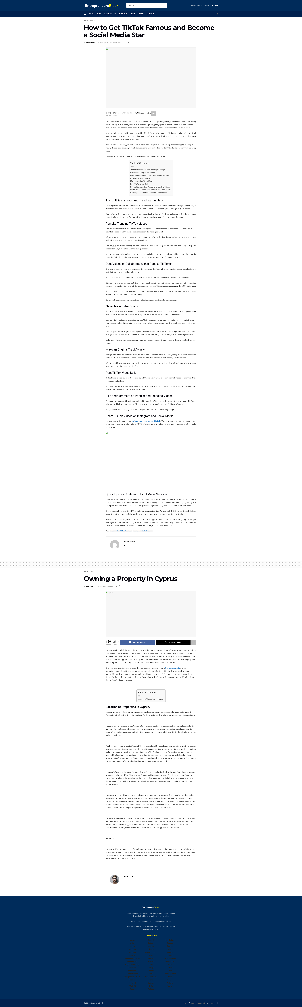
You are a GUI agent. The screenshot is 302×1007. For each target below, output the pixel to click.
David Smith (90, 43)
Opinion (150, 14)
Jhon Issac (90, 586)
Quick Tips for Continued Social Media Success (148, 193)
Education (132, 971)
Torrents (169, 968)
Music (151, 974)
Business (108, 14)
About (193, 1003)
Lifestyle (151, 968)
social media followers (142, 531)
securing (111, 712)
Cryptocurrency (132, 961)
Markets (151, 971)
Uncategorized (170, 974)
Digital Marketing (132, 964)
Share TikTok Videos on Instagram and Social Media (150, 190)
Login (215, 5)
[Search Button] (164, 5)
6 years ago (102, 43)
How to (118, 43)
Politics (151, 989)
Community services (132, 958)
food (132, 989)
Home (91, 14)
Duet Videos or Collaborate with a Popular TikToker (150, 176)
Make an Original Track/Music (141, 181)
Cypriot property (172, 668)
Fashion (132, 980)
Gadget (151, 940)
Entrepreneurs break (132, 977)
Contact (211, 1003)
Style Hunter (170, 961)
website (170, 983)
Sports (170, 952)
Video (170, 977)
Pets (151, 986)
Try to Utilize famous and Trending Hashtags (147, 170)
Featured (92, 20)
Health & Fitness (151, 952)
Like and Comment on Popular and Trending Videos (150, 187)
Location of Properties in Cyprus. (150, 699)
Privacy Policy (202, 1003)
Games (151, 946)
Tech (133, 14)
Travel (169, 971)
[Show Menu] (85, 14)
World (170, 986)
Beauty (132, 946)
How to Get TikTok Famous (121, 531)
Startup (170, 955)
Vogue (169, 980)
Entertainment (121, 14)
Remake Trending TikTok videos (142, 173)
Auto (132, 943)
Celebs (132, 955)
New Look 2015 (151, 977)
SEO (170, 949)
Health (141, 14)
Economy (132, 968)
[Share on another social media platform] (153, 113)
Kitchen (151, 961)
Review (170, 946)
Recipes (170, 943)
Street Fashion (170, 958)
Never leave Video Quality (140, 178)
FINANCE (132, 986)
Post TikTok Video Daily (139, 184)
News (99, 14)
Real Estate (170, 940)
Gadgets (151, 943)
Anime (132, 940)
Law (151, 964)
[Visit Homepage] (103, 5)
